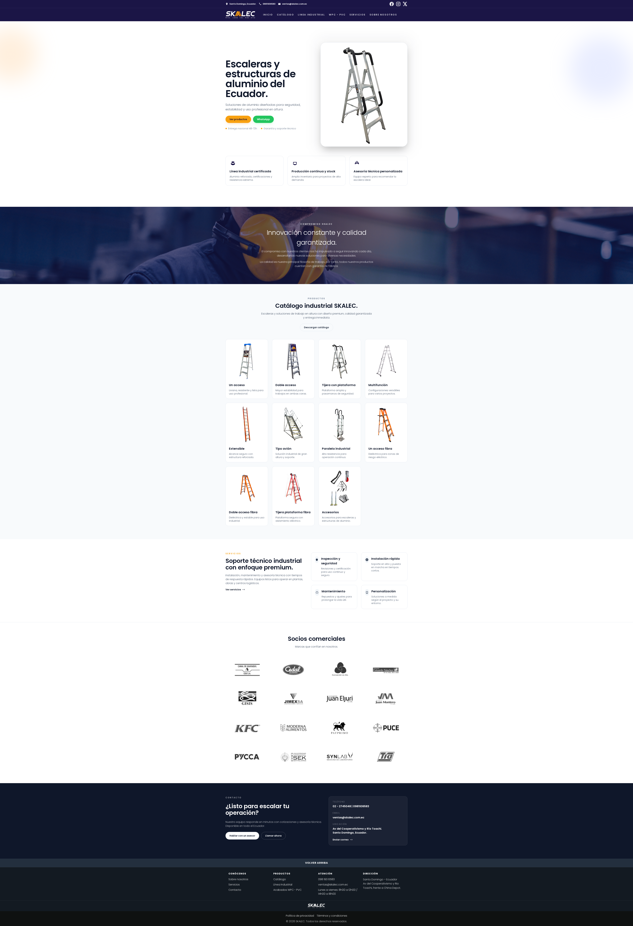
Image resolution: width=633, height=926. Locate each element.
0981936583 (269, 4)
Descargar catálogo (316, 327)
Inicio (268, 14)
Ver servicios (235, 589)
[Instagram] (398, 4)
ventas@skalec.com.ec (294, 4)
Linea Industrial (311, 14)
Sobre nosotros (383, 14)
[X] (404, 4)
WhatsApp (263, 119)
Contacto (234, 890)
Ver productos (238, 119)
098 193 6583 (326, 879)
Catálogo (285, 14)
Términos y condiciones (332, 916)
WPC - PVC (337, 14)
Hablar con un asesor (242, 835)
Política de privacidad (300, 916)
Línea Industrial (282, 884)
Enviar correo (343, 839)
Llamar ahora (273, 835)
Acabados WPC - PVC (287, 890)
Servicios (357, 14)
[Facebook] (391, 4)
